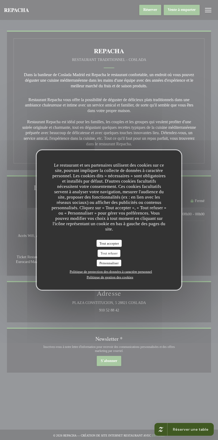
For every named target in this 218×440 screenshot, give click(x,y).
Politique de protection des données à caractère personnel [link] (111, 272)
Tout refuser (109, 253)
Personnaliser (109, 263)
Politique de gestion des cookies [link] (110, 277)
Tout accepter (109, 243)
